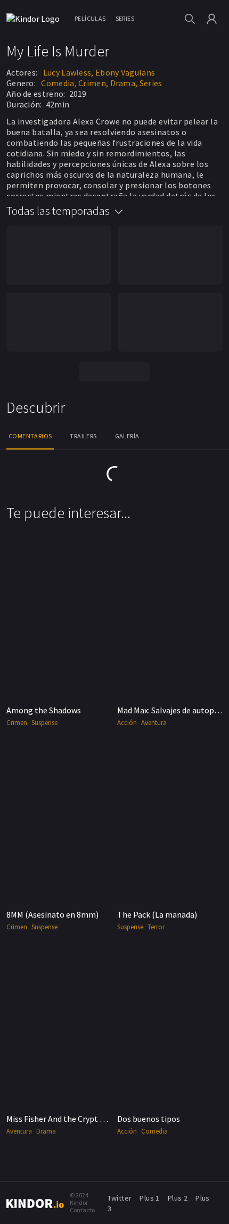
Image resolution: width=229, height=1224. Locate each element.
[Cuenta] (212, 19)
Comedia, (58, 83)
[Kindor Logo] (35, 18)
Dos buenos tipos (148, 1118)
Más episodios (114, 372)
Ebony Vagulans (125, 72)
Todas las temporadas (58, 210)
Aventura (154, 722)
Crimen (16, 722)
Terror (156, 926)
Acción (127, 722)
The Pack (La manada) (157, 914)
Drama (46, 1131)
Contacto (82, 1210)
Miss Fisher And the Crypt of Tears (67, 1118)
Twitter (120, 1198)
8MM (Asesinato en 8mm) (52, 914)
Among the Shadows (43, 710)
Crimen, (93, 83)
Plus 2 (177, 1198)
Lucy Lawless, (68, 72)
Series (125, 18)
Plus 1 (149, 1198)
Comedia (154, 1131)
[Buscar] (190, 19)
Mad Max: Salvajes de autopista (172, 710)
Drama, (124, 83)
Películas (90, 18)
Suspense (44, 722)
